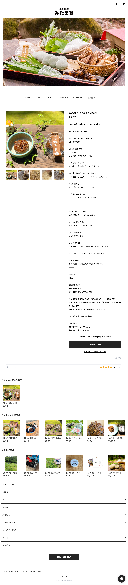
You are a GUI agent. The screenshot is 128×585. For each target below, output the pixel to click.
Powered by (61, 580)
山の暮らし (6, 515)
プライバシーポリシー (11, 571)
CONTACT (77, 98)
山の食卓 (5, 492)
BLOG (49, 98)
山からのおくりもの (9, 530)
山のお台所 (6, 545)
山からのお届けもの (9, 522)
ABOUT (39, 98)
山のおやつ (6, 500)
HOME (28, 98)
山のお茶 (5, 507)
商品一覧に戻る (64, 557)
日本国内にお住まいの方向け (95, 352)
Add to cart (95, 344)
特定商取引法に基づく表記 (31, 571)
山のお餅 (5, 538)
